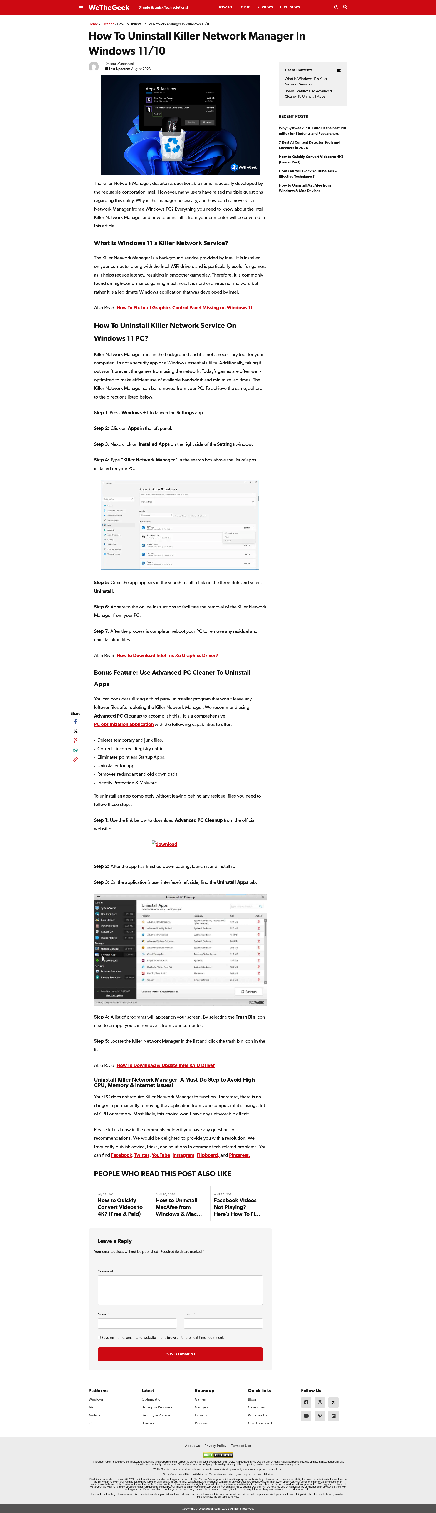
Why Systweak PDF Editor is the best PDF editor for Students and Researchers (313, 131)
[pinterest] (75, 740)
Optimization (152, 1399)
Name (104, 1314)
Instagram (183, 1155)
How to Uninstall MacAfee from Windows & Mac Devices (305, 188)
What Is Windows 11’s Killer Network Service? (306, 81)
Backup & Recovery (157, 1407)
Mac (92, 1407)
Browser (148, 1423)
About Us (192, 1446)
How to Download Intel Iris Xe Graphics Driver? (167, 655)
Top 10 (244, 7)
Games (200, 1399)
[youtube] (306, 1416)
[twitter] (75, 730)
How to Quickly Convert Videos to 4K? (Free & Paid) (120, 1207)
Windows (96, 1399)
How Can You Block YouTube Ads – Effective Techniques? (308, 174)
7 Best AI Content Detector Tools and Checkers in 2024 (309, 145)
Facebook (121, 1155)
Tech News (290, 7)
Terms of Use (241, 1446)
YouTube (161, 1155)
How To (225, 7)
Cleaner (108, 24)
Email (189, 1314)
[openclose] (81, 8)
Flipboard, (208, 1155)
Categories (256, 1407)
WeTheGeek (109, 8)
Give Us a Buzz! (260, 1423)
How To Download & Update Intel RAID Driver (166, 1065)
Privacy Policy (215, 1446)
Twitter (141, 1155)
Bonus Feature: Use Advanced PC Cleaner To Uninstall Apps (311, 94)
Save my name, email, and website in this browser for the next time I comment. (163, 1338)
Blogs (252, 1399)
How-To (201, 1415)
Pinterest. (239, 1155)
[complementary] (75, 760)
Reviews (265, 7)
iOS (91, 1423)
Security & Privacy (156, 1415)
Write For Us (257, 1415)
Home (93, 24)
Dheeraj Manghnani (119, 64)
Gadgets (201, 1407)
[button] (336, 8)
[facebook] (75, 721)
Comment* (106, 1271)
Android (95, 1415)
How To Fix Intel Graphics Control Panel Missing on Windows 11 (185, 308)
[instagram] (320, 1402)
